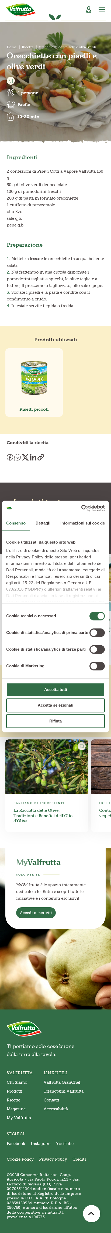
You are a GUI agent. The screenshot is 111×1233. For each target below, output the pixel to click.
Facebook (16, 1143)
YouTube (65, 1143)
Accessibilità (56, 1109)
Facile (24, 104)
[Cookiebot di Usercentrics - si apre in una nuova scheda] (81, 508)
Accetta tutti (55, 689)
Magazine (16, 1109)
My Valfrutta (19, 1117)
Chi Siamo (17, 1082)
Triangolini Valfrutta (64, 1091)
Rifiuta (55, 721)
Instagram (41, 1143)
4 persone (27, 92)
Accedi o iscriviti (36, 912)
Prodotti (14, 1091)
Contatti (51, 1100)
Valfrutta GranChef (62, 1082)
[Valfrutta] (21, 10)
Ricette (28, 47)
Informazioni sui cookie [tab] (82, 523)
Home (12, 47)
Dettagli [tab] (43, 523)
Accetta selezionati (55, 705)
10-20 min (28, 116)
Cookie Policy (20, 1159)
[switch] (97, 632)
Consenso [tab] (16, 523)
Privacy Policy (53, 1159)
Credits (79, 1159)
